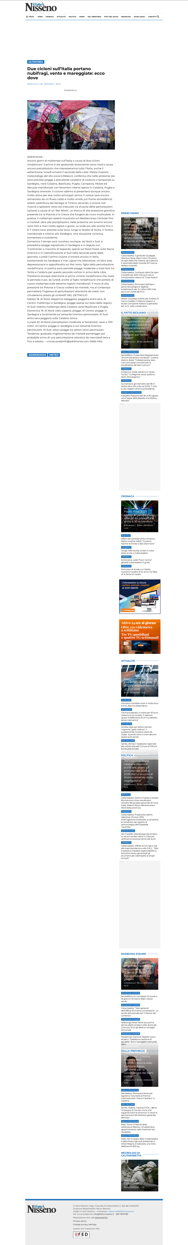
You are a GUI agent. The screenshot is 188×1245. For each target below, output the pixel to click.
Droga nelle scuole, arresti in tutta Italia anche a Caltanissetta (137, 551)
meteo (53, 354)
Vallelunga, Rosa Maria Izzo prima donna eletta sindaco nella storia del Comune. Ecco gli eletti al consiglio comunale (138, 1026)
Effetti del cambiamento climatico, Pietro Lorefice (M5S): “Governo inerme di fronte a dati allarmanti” (138, 541)
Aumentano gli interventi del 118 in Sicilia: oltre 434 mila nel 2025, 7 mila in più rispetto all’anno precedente (139, 386)
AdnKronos (32, 84)
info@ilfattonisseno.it (103, 1214)
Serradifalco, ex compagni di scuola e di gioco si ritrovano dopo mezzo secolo (139, 999)
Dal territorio (94, 17)
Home (40, 17)
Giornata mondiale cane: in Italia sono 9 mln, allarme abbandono (139, 704)
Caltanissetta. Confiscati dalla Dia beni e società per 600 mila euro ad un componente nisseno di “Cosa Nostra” (140, 275)
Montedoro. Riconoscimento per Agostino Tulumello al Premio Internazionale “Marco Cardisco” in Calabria (138, 1097)
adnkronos (37, 354)
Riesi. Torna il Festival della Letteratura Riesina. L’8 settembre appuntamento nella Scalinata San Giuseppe (138, 1128)
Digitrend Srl (101, 1217)
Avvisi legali (139, 17)
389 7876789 (122, 1214)
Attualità (61, 17)
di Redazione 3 (130, 983)
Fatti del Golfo (111, 17)
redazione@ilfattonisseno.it (121, 1211)
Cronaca (50, 17)
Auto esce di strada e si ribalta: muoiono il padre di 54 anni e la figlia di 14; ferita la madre (139, 572)
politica (72, 17)
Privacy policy (80, 1221)
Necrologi (126, 17)
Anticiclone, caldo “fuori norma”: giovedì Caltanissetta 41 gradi (136, 561)
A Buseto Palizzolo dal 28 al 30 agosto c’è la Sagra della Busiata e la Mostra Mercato (139, 398)
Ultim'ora (36, 61)
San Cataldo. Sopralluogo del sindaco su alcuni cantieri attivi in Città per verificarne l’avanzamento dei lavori (139, 836)
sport (82, 17)
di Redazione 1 (130, 342)
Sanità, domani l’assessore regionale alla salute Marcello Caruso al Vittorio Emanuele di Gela (139, 746)
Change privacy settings (84, 1224)
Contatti (152, 17)
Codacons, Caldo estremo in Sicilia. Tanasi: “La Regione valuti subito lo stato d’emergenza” (138, 374)
